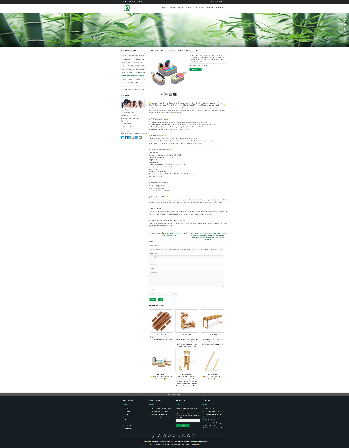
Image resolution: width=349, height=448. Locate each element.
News (201, 7)
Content (152, 268)
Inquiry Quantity (154, 253)
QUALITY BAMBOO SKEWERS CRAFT (133, 62)
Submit (153, 299)
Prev (152, 73)
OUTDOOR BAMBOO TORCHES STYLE (133, 72)
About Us (180, 7)
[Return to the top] (345, 30)
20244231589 (161, 374)
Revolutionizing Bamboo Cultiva (160, 417)
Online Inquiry (196, 69)
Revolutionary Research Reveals (161, 408)
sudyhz (127, 121)
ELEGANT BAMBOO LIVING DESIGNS (177, 51)
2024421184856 (212, 334)
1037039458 (127, 123)
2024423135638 (161, 334)
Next (184, 73)
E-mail (152, 261)
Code (152, 290)
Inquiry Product (154, 245)
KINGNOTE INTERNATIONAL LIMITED (167, 444)
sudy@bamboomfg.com (132, 118)
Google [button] (174, 394)
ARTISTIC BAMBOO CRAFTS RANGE (133, 82)
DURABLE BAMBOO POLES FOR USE (133, 59)
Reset (160, 299)
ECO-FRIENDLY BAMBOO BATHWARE (133, 66)
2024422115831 (186, 374)
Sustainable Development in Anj (160, 414)
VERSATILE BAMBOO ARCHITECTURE (133, 55)
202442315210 (212, 374)
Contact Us (209, 7)
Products (172, 7)
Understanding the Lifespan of (160, 411)
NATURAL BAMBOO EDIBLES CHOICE (133, 89)
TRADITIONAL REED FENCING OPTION (133, 69)
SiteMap (193, 444)
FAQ (195, 7)
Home (164, 7)
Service (188, 7)
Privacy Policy (220, 7)
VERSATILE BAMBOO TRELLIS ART (132, 86)
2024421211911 (186, 334)
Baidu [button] (178, 394)
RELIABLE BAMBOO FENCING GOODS (133, 79)
